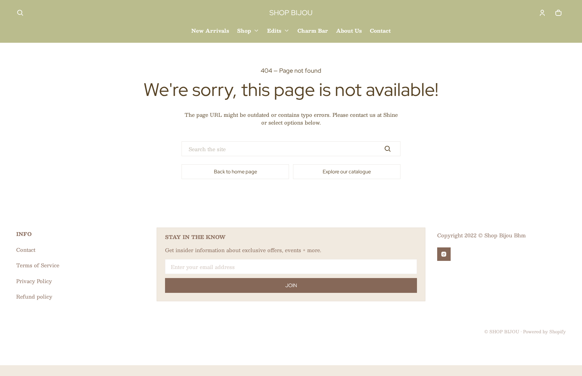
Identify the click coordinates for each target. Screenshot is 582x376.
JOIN (291, 285)
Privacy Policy (34, 281)
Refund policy (34, 296)
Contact (25, 249)
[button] (20, 12)
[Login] (542, 12)
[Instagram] (444, 254)
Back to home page (235, 171)
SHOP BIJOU (504, 331)
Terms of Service (37, 265)
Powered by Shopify (544, 331)
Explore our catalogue (347, 171)
